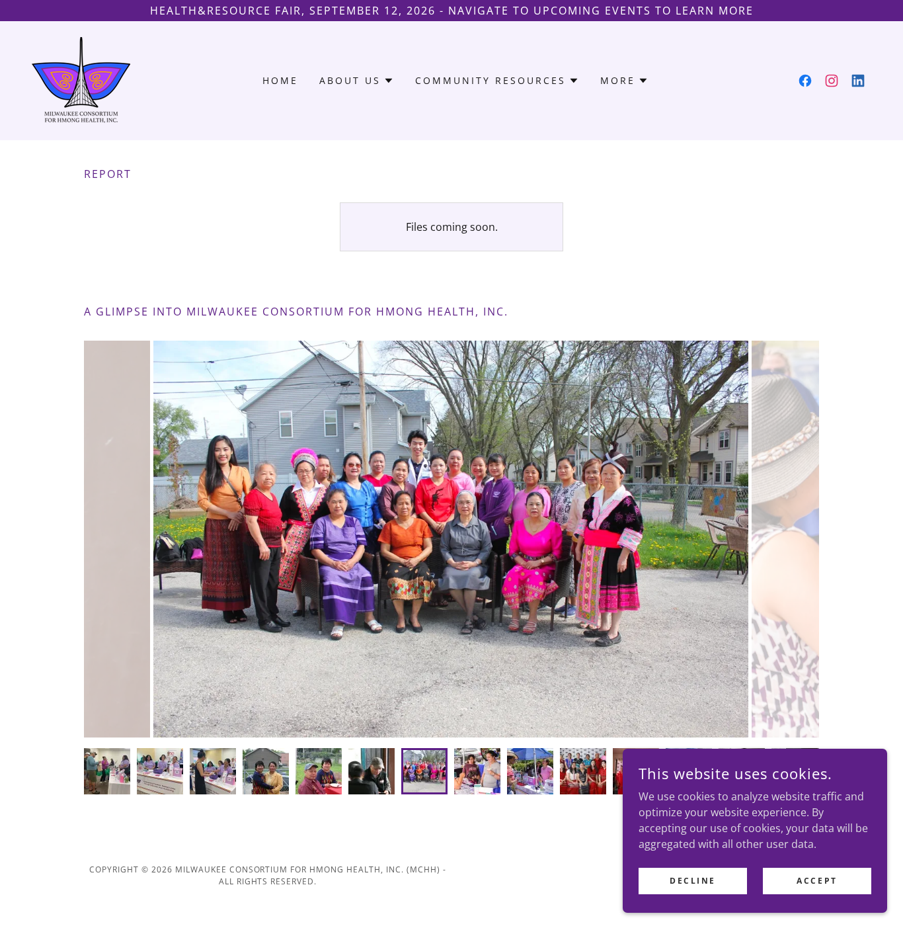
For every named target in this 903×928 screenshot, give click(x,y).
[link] (81, 79)
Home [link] (280, 80)
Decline (693, 880)
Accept (817, 880)
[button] (356, 81)
